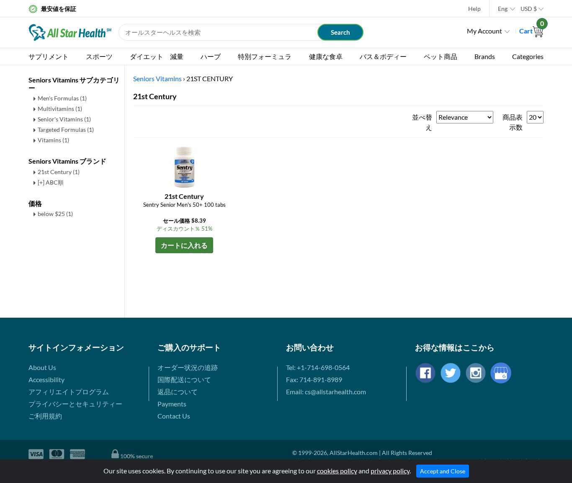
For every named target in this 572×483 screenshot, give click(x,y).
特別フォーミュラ (264, 56)
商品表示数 (512, 122)
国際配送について (184, 379)
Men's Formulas (62, 98)
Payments (171, 404)
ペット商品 (440, 56)
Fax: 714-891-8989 (314, 379)
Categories (528, 56)
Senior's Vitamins (64, 119)
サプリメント (48, 56)
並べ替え (422, 122)
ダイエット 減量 (156, 56)
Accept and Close (442, 471)
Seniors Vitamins (157, 78)
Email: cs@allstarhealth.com (326, 392)
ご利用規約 (45, 416)
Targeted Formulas (66, 129)
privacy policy (390, 471)
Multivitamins (60, 108)
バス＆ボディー (383, 56)
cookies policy (337, 471)
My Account (484, 31)
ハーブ (211, 56)
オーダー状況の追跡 (187, 367)
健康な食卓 (326, 56)
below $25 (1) (55, 213)
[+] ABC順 (51, 182)
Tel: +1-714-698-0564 (318, 367)
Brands (484, 56)
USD (528, 8)
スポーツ (99, 56)
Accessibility (46, 379)
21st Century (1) (59, 171)
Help (474, 8)
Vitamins (53, 140)
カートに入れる (184, 245)
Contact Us (173, 416)
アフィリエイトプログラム (68, 392)
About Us (42, 367)
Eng (503, 8)
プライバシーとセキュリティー (75, 404)
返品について (177, 392)
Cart (531, 31)
